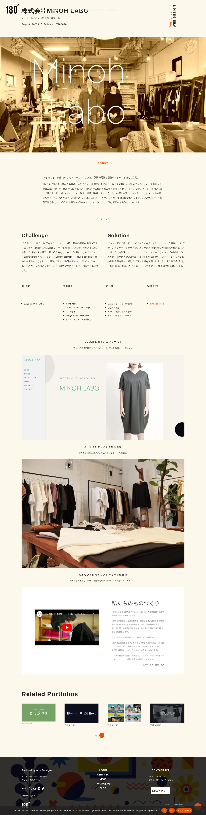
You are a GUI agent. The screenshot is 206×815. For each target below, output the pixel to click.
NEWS (103, 779)
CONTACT (161, 790)
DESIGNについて (29, 796)
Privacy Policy (178, 804)
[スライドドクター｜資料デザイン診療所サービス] (81, 713)
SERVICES (103, 774)
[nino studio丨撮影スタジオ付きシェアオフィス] (167, 713)
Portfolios (86, 9)
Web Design (27, 724)
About (44, 9)
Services (58, 9)
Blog (100, 9)
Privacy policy (184, 810)
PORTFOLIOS (103, 783)
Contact (113, 9)
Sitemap (168, 804)
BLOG (103, 788)
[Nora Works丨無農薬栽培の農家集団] (124, 713)
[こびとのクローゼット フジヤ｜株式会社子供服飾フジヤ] (38, 712)
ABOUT (103, 770)
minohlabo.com (157, 303)
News (70, 9)
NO (171, 810)
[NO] (202, 810)
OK (164, 810)
